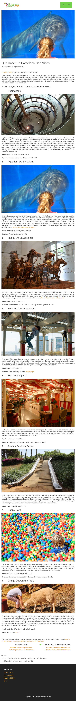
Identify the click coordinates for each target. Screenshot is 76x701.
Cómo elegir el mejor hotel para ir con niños (19, 661)
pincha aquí (30, 372)
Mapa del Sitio (9, 678)
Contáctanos (8, 675)
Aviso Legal (8, 672)
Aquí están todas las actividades (24, 227)
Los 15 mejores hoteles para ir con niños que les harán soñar (25, 658)
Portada (4, 72)
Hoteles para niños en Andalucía (21, 650)
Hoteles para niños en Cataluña (58, 647)
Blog (10, 72)
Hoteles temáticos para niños (21, 647)
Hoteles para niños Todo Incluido (58, 650)
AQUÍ (17, 632)
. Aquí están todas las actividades (52, 298)
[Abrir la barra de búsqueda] (63, 5)
